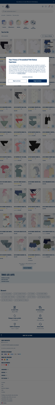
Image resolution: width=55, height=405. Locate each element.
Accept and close (37, 81)
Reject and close (16, 81)
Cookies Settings (27, 77)
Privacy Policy (21, 73)
